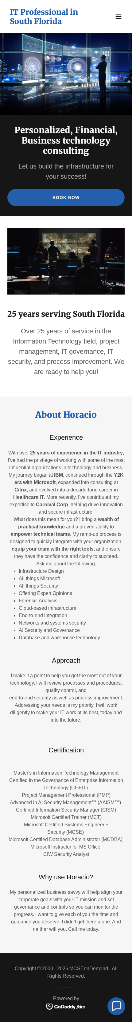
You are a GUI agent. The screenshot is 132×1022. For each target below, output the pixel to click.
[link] (48, 22)
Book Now (65, 197)
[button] (118, 16)
